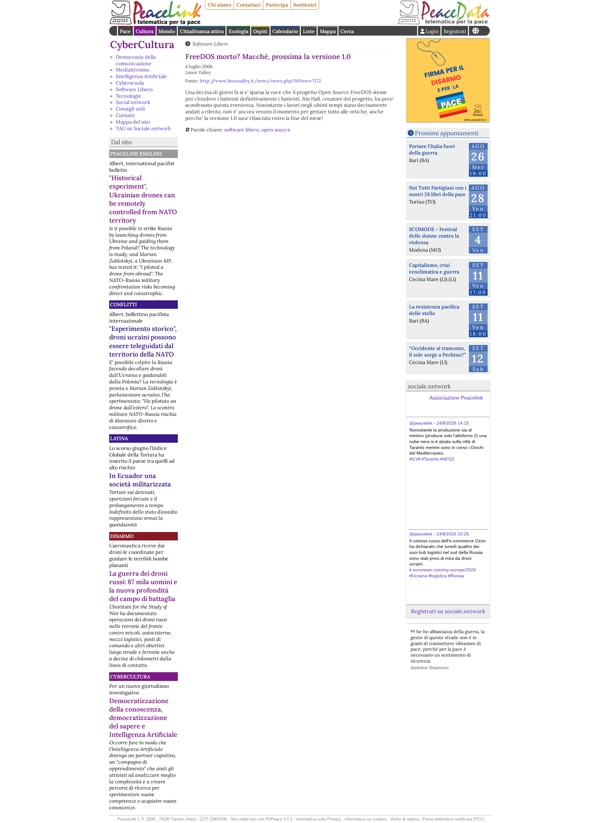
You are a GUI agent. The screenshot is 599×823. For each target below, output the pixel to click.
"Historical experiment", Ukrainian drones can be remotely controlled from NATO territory (143, 199)
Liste (309, 31)
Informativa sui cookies (366, 819)
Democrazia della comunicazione (136, 60)
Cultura (144, 31)
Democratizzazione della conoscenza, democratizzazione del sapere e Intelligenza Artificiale (143, 718)
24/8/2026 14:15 (452, 423)
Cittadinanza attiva (202, 31)
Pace (125, 31)
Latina (119, 438)
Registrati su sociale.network (448, 611)
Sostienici (304, 5)
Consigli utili (130, 109)
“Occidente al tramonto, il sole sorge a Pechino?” (437, 351)
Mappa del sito (133, 122)
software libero (241, 129)
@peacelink (420, 423)
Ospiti (260, 31)
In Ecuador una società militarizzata (140, 479)
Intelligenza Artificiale (141, 76)
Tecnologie (128, 96)
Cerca (347, 31)
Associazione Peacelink (456, 398)
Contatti (125, 115)
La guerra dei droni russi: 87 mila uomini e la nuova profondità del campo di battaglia (143, 586)
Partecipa (277, 5)
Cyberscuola (130, 83)
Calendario (285, 31)
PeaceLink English (136, 153)
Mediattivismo (132, 70)
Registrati (455, 31)
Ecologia (238, 31)
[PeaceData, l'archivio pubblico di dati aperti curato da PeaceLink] (443, 23)
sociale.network (429, 386)
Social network (133, 102)
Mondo (166, 31)
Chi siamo (219, 5)
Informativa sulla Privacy (318, 819)
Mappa (328, 31)
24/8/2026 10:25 (452, 533)
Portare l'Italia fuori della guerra (432, 149)
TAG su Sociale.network (143, 128)
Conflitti (123, 304)
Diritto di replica (405, 819)
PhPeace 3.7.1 (278, 819)
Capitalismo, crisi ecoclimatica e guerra (434, 268)
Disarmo (122, 536)
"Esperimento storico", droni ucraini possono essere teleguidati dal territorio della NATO (143, 341)
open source (275, 129)
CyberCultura (142, 44)
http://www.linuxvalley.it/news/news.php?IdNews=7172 (260, 81)
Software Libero (134, 89)
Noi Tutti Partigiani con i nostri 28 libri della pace (437, 191)
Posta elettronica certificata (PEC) (453, 819)
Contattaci (248, 5)
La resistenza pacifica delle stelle (434, 309)
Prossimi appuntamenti (447, 133)
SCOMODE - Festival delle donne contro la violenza (434, 235)
